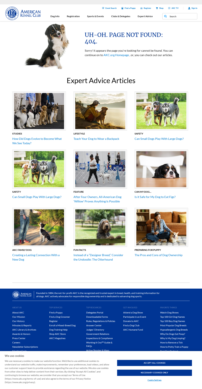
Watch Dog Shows (169, 312)
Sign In (194, 8)
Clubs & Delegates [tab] (120, 16)
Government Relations (97, 333)
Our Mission (18, 316)
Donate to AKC (131, 321)
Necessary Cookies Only (154, 372)
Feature (78, 191)
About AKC (18, 312)
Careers (16, 342)
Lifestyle (79, 133)
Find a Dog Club (131, 325)
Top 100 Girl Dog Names (172, 316)
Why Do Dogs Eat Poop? (172, 333)
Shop (161, 8)
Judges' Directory (95, 329)
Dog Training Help (58, 329)
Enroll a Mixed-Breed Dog (62, 325)
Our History (18, 321)
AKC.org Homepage (116, 55)
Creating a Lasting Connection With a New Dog (36, 257)
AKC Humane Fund (133, 329)
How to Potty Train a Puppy (174, 346)
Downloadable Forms (97, 316)
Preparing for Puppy (148, 249)
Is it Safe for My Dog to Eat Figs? (155, 197)
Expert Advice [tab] (145, 16)
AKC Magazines (57, 338)
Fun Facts (79, 249)
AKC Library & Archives (24, 329)
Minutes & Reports (21, 325)
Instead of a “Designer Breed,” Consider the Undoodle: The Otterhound (98, 257)
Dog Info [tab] (54, 16)
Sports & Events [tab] (95, 16)
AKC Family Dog (22, 249)
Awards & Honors (21, 333)
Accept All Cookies (154, 363)
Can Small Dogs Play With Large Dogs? (159, 138)
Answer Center (94, 325)
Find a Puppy (130, 8)
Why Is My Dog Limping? (172, 338)
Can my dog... (143, 191)
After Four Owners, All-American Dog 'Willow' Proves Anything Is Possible (97, 199)
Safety (139, 133)
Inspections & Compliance (99, 338)
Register (147, 8)
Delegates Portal (94, 312)
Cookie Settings (154, 380)
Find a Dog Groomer (59, 316)
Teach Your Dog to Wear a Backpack (96, 138)
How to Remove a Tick (171, 342)
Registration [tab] (73, 16)
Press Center (18, 338)
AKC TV (175, 8)
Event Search (111, 8)
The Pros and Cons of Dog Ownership (158, 255)
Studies (17, 133)
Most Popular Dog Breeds (173, 325)
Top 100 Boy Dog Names (172, 321)
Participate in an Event (134, 316)
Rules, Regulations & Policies (100, 321)
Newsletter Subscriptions (25, 346)
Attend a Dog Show (133, 312)
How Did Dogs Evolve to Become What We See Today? (37, 141)
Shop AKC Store (57, 333)
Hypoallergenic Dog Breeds (174, 329)
